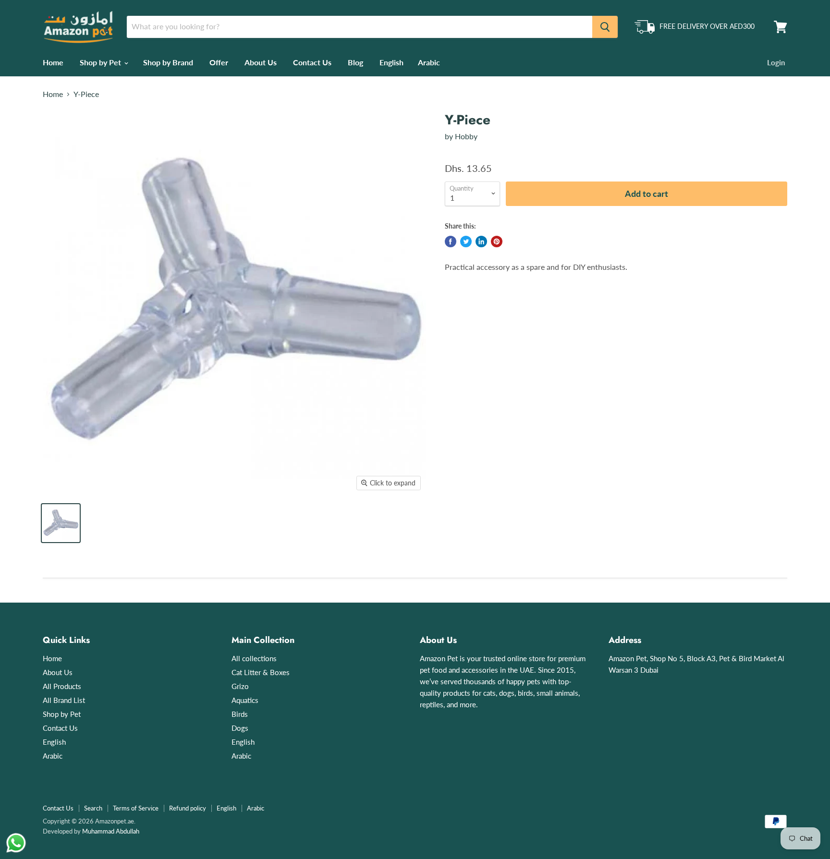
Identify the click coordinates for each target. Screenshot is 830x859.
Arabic (429, 62)
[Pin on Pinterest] (496, 241)
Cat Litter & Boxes (261, 672)
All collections (254, 658)
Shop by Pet (101, 62)
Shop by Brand (168, 62)
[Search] (605, 27)
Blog (355, 62)
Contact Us (312, 62)
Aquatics (245, 700)
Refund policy (187, 808)
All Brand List (64, 700)
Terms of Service (136, 808)
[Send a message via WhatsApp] (16, 843)
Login (776, 62)
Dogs (240, 728)
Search (93, 808)
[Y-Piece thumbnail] (61, 523)
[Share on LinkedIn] (481, 241)
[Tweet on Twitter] (466, 241)
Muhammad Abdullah (110, 831)
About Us (260, 62)
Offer (218, 62)
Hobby (466, 136)
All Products (62, 686)
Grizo (240, 686)
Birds (240, 714)
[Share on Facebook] (450, 241)
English (391, 62)
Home (53, 62)
